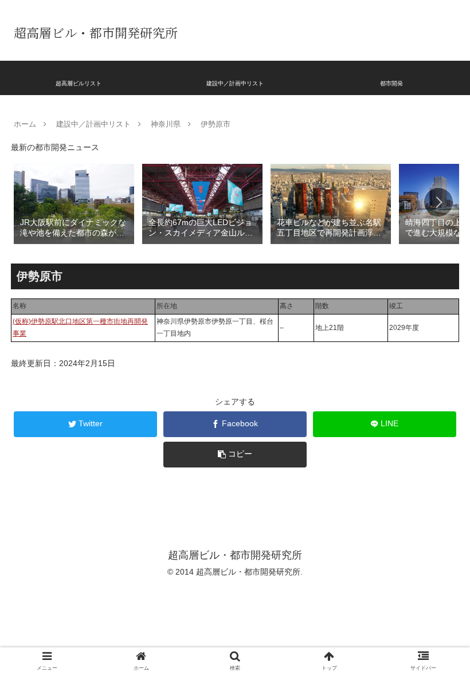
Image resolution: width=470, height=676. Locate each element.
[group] (74, 203)
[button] (438, 202)
